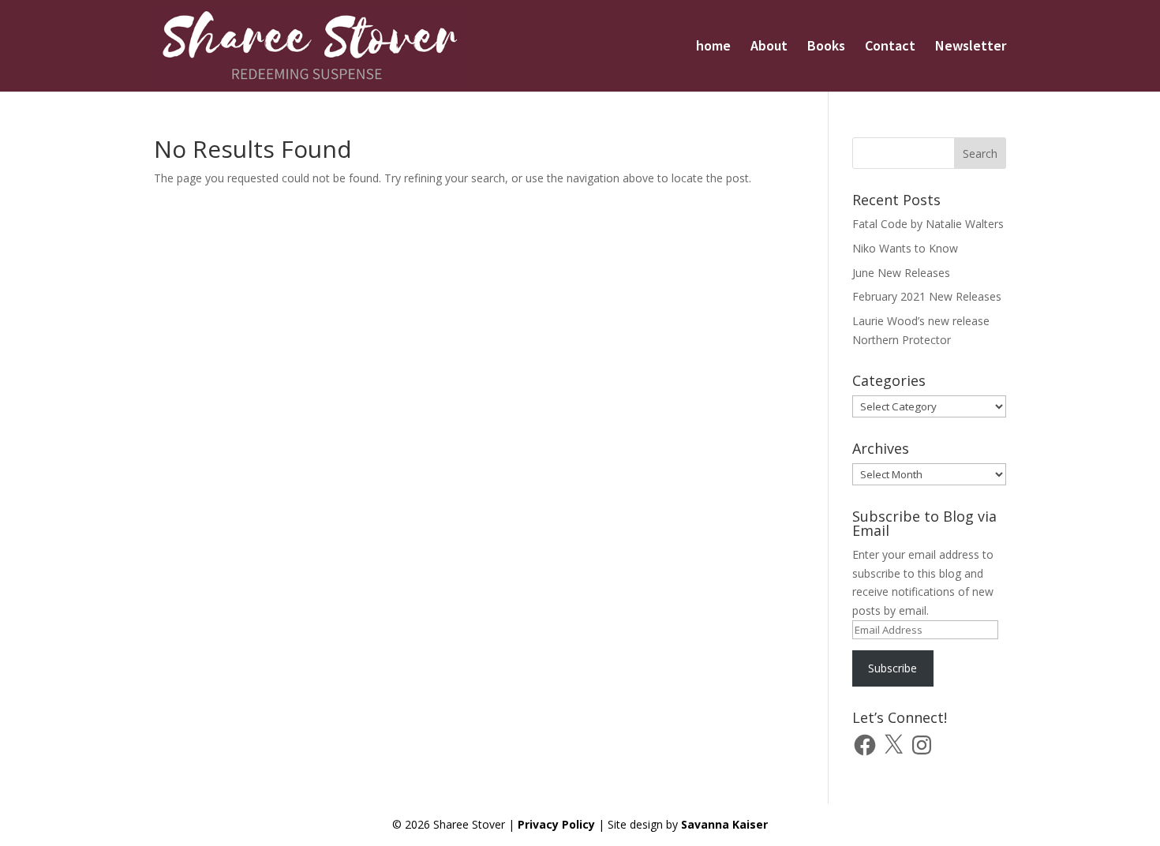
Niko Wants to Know (905, 248)
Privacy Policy (556, 824)
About (769, 47)
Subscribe (892, 668)
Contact (890, 47)
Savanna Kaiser (724, 824)
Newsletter (970, 47)
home (713, 47)
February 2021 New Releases (926, 296)
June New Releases (901, 272)
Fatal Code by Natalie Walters (928, 223)
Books (826, 47)
